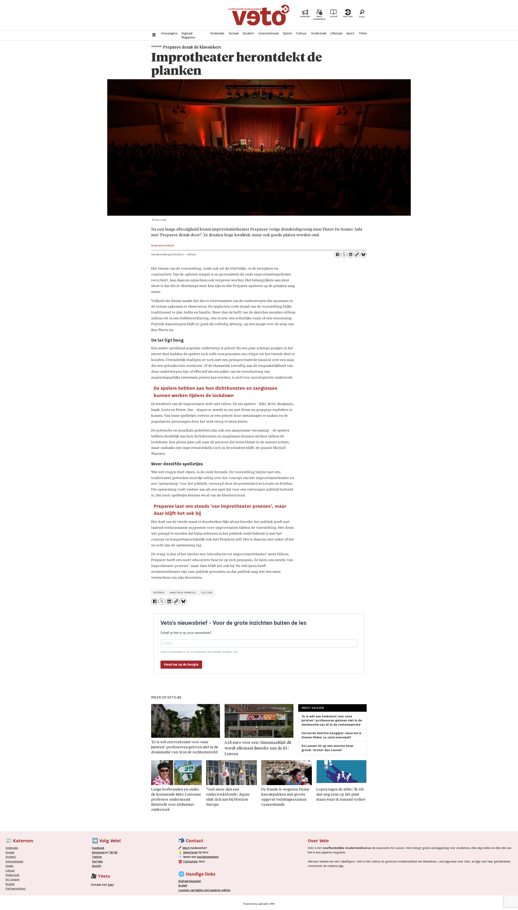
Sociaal (234, 33)
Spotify (96, 866)
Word (186, 848)
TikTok (113, 852)
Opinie (287, 33)
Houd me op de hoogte (181, 664)
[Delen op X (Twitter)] (344, 254)
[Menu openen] (154, 35)
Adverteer (305, 16)
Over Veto (347, 16)
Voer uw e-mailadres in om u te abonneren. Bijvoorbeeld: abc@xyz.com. (199, 651)
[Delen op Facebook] (337, 254)
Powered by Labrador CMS (259, 904)
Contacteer (190, 861)
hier (447, 861)
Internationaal (268, 33)
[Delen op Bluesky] (363, 254)
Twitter (97, 857)
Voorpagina (169, 33)
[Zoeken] (362, 15)
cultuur (206, 592)
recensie (159, 592)
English (10, 884)
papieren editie (219, 890)
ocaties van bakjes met (194, 890)
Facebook (98, 848)
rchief (182, 885)
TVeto (363, 33)
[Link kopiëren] (357, 254)
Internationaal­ (14, 861)
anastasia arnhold (183, 592)
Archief (333, 16)
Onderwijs (217, 33)
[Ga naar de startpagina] (259, 15)
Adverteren (190, 852)
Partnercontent (15, 888)
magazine (190, 881)
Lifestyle (336, 33)
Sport (350, 33)
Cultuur (301, 33)
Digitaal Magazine (188, 35)
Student (248, 33)
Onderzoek (318, 33)
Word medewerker (319, 17)
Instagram (98, 852)
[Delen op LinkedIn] (350, 254)
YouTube (97, 861)
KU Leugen (12, 879)
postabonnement (208, 857)
